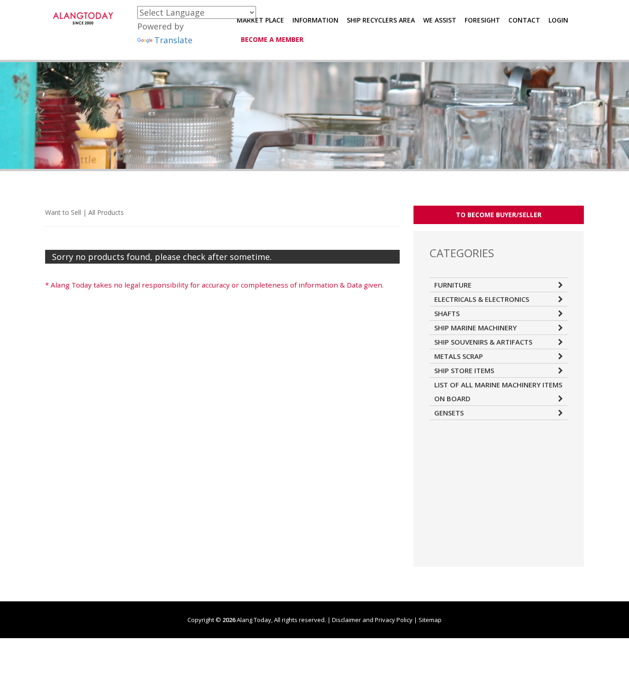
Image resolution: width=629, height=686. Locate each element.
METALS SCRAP (458, 356)
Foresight (482, 20)
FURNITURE (453, 284)
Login (558, 20)
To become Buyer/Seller (499, 214)
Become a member (272, 39)
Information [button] (315, 20)
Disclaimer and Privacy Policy (372, 620)
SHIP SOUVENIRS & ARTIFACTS (483, 341)
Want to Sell (63, 212)
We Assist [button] (439, 20)
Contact (524, 20)
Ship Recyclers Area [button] (381, 20)
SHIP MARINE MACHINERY (475, 327)
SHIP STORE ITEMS (464, 370)
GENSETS (449, 412)
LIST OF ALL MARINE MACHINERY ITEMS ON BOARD (498, 391)
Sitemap (430, 620)
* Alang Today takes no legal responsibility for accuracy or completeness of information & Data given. (214, 284)
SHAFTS (447, 313)
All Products (106, 212)
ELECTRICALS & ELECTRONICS (481, 299)
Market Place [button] (260, 20)
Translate (173, 40)
